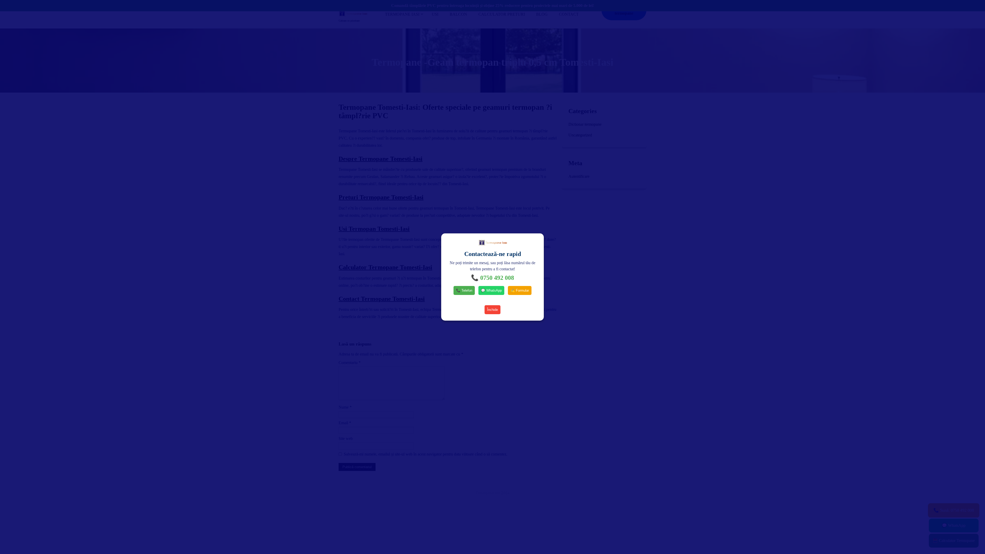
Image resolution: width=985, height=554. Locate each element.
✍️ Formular (519, 290)
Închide (492, 310)
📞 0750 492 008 (492, 277)
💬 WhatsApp (491, 290)
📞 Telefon (464, 290)
